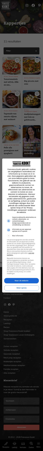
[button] (21, 235)
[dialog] (21, 225)
